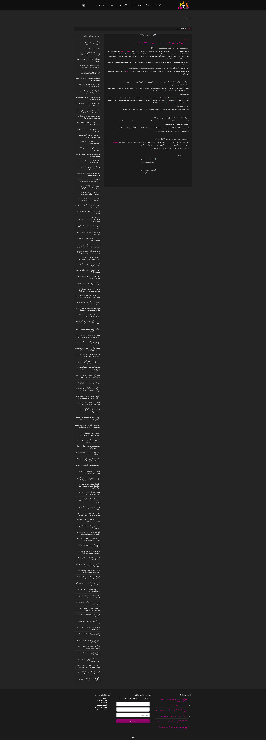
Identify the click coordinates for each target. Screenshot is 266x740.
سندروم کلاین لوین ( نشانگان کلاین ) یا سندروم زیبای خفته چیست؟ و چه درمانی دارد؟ (88, 369)
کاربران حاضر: (103, 698)
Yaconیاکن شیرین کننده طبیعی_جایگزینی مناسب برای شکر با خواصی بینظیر (88, 219)
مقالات (131, 5)
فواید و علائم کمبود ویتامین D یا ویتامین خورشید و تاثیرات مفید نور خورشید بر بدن (88, 322)
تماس (95, 5)
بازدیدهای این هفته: (102, 705)
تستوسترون (170, 102)
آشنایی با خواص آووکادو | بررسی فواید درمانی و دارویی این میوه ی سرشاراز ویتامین (88, 389)
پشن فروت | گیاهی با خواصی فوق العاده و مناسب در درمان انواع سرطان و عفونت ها (87, 427)
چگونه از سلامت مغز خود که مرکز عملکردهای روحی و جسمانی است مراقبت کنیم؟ (89, 486)
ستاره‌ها (148, 5)
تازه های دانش (185, 39)
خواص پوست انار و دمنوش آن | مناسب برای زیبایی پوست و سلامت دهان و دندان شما (88, 419)
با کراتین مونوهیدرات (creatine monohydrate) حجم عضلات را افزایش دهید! (88, 680)
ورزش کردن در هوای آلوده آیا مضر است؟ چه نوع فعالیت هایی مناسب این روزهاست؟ (88, 410)
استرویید (148, 120)
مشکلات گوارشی (113, 142)
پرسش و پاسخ (103, 5)
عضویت (133, 721)
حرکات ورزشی (113, 5)
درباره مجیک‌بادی (157, 5)
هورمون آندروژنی (125, 51)
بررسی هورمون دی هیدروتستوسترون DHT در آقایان (161, 42)
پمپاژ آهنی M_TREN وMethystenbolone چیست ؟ (172, 716)
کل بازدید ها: (104, 710)
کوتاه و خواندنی (139, 5)
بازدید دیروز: (104, 702)
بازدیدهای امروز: (103, 700)
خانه (165, 5)
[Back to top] (133, 737)
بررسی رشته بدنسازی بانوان (91, 48)
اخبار (126, 5)
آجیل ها (128, 71)
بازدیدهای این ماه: (102, 707)
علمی (179, 39)
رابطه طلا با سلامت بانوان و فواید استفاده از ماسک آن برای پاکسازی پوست (89, 500)
